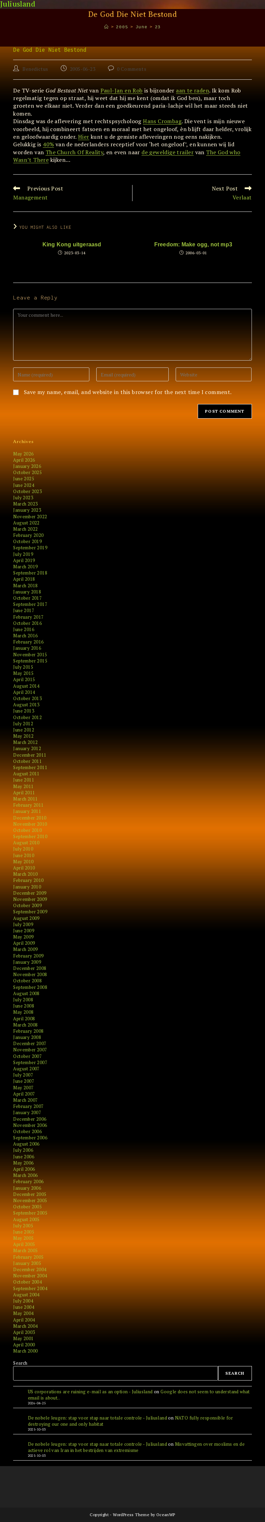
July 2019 (23, 554)
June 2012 (23, 730)
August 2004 (26, 1295)
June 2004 (23, 1307)
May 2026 (23, 454)
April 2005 (24, 1244)
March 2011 (25, 799)
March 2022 (25, 529)
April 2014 (24, 692)
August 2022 (26, 523)
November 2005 (30, 1200)
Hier (83, 136)
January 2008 (27, 1037)
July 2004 (23, 1301)
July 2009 (23, 924)
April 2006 (24, 1169)
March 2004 (25, 1326)
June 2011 (23, 780)
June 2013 (23, 711)
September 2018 (30, 573)
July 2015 (23, 667)
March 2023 (25, 504)
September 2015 (30, 661)
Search (20, 1363)
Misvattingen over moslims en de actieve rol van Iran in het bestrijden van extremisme (136, 1447)
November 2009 (30, 899)
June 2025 (23, 478)
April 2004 (24, 1320)
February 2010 (28, 880)
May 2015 (23, 673)
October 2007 (27, 1056)
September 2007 (30, 1062)
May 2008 (23, 1012)
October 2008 (27, 981)
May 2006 (23, 1163)
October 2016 (27, 623)
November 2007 (30, 1050)
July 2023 (23, 497)
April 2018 (24, 579)
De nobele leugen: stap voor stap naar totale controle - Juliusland (97, 1418)
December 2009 (29, 893)
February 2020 (28, 535)
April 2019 (24, 560)
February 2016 (28, 642)
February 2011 (28, 805)
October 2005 (27, 1207)
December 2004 (29, 1269)
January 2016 (27, 648)
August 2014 (26, 686)
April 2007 (24, 1094)
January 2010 (27, 887)
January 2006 (27, 1188)
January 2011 (27, 811)
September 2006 (30, 1138)
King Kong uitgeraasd (71, 244)
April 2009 (24, 943)
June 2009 (23, 930)
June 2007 (23, 1081)
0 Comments (131, 69)
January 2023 (27, 510)
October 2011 (27, 761)
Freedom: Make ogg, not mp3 (193, 244)
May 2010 (23, 861)
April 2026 (24, 460)
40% (48, 144)
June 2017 (23, 610)
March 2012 (25, 742)
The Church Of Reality (74, 152)
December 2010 (29, 818)
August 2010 (26, 842)
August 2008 (26, 993)
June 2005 (23, 1232)
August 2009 (26, 918)
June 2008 (23, 1006)
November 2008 (30, 974)
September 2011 (30, 767)
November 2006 (30, 1125)
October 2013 (27, 698)
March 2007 (25, 1100)
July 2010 (23, 849)
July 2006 (23, 1150)
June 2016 (23, 629)
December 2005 (29, 1194)
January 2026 (27, 466)
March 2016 (25, 635)
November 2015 (30, 654)
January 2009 (27, 962)
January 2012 (27, 748)
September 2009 (30, 912)
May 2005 (23, 1238)
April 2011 (24, 792)
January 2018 (27, 592)
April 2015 (24, 679)
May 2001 (23, 1338)
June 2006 (23, 1156)
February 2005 (28, 1257)
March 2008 (25, 1025)
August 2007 (26, 1069)
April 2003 (24, 1332)
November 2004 (30, 1276)
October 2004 (27, 1282)
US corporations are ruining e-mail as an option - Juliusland (90, 1391)
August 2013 (26, 704)
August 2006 (26, 1144)
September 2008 (30, 987)
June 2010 (23, 855)
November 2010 (30, 824)
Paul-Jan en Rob (121, 90)
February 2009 (28, 956)
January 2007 (27, 1112)
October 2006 (27, 1131)
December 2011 (29, 755)
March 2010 (25, 874)
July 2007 (23, 1075)
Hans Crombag (162, 121)
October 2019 (27, 541)
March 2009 (25, 949)
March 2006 (25, 1175)
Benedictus (35, 69)
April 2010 (24, 868)
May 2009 (23, 937)
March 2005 (25, 1250)
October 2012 (27, 717)
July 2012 (23, 723)
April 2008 (24, 1018)
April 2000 (24, 1345)
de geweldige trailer (167, 152)
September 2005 (30, 1213)
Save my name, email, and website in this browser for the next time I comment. (128, 392)
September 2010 (30, 836)
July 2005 (23, 1225)
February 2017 (28, 617)
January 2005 (27, 1263)
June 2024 (23, 485)
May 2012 (23, 736)
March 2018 (25, 585)
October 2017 (27, 598)
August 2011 (26, 773)
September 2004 (30, 1288)
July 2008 (23, 999)
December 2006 (29, 1119)
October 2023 (27, 491)
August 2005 (26, 1219)
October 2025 (27, 472)
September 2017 (30, 604)
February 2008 (28, 1031)
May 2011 (23, 786)
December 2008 (29, 968)
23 (158, 27)
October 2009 (27, 905)
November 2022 (30, 516)
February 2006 (28, 1181)
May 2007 (23, 1087)
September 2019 (30, 547)
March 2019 (25, 566)
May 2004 (23, 1313)
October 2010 (27, 830)
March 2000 (25, 1351)
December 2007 (29, 1043)
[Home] (106, 27)
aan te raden (192, 90)
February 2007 (28, 1106)
